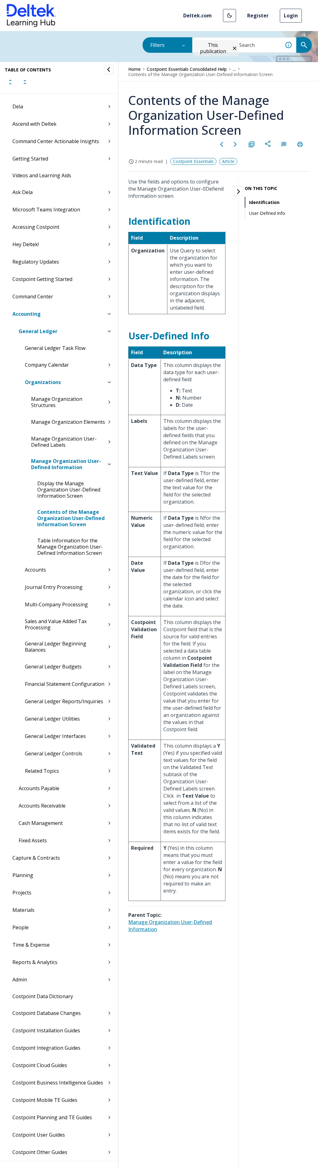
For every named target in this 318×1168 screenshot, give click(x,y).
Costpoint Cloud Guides (39, 1065)
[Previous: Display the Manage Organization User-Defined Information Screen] (221, 144)
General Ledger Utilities (52, 719)
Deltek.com (197, 15)
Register (258, 15)
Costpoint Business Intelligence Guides (57, 1083)
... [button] (234, 69)
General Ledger (38, 331)
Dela (17, 106)
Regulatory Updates (35, 262)
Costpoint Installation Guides (46, 1030)
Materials (23, 910)
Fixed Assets (33, 840)
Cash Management (41, 823)
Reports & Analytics (34, 962)
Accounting (26, 314)
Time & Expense (31, 945)
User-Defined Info (267, 213)
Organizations (43, 382)
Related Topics (42, 771)
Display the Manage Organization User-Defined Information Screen (68, 489)
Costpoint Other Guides (39, 1152)
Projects (21, 893)
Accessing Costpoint (35, 227)
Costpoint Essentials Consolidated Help (187, 69)
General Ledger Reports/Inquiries (64, 701)
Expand (10, 82)
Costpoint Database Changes (46, 1013)
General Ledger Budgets (53, 666)
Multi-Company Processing (56, 604)
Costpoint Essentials (193, 161)
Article (228, 161)
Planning (22, 875)
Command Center (32, 296)
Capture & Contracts (36, 858)
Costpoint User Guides (38, 1135)
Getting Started (30, 159)
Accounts (35, 570)
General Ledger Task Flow (55, 348)
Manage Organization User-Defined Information (66, 464)
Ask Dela (22, 192)
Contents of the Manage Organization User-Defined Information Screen (71, 518)
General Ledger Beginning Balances (55, 647)
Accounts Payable (39, 788)
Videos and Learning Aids (41, 175)
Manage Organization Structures (56, 402)
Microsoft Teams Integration (46, 209)
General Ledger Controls (53, 753)
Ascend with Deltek (34, 124)
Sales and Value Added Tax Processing (56, 624)
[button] (229, 15)
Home (134, 69)
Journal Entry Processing (54, 587)
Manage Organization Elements (68, 422)
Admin (19, 979)
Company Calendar (47, 365)
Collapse (25, 82)
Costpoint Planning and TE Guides (52, 1117)
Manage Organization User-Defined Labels (64, 442)
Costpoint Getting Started (42, 279)
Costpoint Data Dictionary (42, 996)
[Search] (304, 45)
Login (291, 15)
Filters (157, 45)
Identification (264, 202)
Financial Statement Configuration (64, 684)
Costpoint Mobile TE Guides (44, 1100)
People (20, 927)
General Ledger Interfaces (55, 736)
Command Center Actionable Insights (55, 141)
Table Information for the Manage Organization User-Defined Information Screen (70, 546)
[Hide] (108, 69)
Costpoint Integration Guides (46, 1048)
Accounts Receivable (42, 806)
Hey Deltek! (25, 244)
